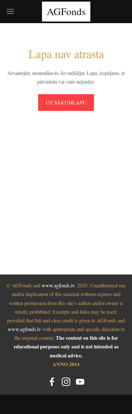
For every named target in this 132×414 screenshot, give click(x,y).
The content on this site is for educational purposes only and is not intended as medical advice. (66, 346)
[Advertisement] (66, 185)
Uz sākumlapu (66, 102)
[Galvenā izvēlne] (10, 11)
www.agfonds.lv (58, 285)
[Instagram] (66, 381)
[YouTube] (80, 381)
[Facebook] (51, 381)
